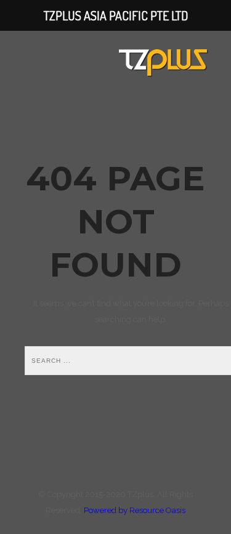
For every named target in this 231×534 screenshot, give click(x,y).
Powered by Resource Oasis (134, 510)
